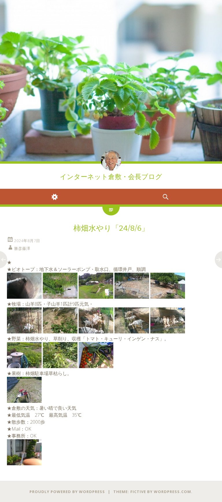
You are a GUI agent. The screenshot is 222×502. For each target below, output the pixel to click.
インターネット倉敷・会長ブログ (111, 177)
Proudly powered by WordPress (67, 491)
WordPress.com (172, 491)
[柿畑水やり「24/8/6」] (24, 297)
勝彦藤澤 (22, 248)
